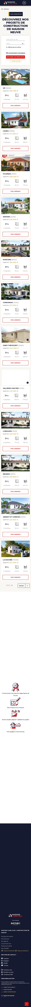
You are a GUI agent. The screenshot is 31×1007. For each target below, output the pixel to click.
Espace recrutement (9, 950)
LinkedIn (5, 963)
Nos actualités (5, 948)
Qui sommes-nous (6, 943)
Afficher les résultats (15, 57)
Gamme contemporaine (9, 991)
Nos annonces (5, 939)
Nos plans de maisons (7, 936)
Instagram (6, 960)
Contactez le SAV (8, 974)
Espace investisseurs (23, 950)
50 (12, 585)
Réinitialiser (16, 61)
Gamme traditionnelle (9, 987)
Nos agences (4, 941)
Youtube (6, 965)
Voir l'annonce (15, 105)
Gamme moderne (7, 989)
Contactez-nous (8, 970)
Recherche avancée (9, 995)
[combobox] (15, 39)
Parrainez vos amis (8, 972)
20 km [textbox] (14, 43)
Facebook (6, 958)
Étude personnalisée (6, 946)
